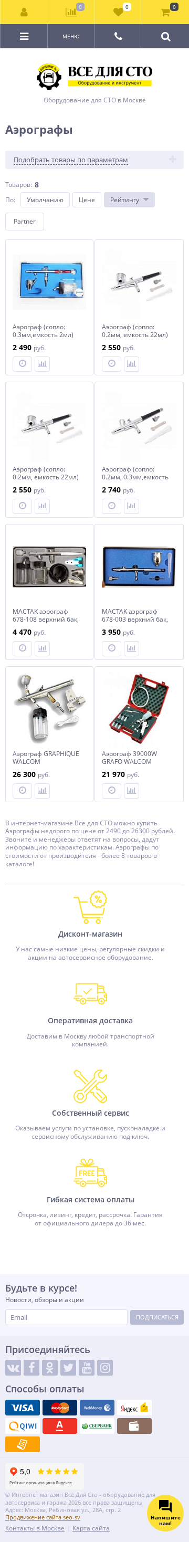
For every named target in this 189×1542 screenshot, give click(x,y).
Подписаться (157, 1317)
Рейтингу (124, 199)
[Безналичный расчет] (22, 1444)
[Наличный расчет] (134, 1426)
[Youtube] (86, 1368)
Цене (87, 199)
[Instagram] (105, 1368)
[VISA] (22, 1407)
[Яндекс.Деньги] (134, 1407)
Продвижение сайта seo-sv (42, 1517)
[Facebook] (31, 1368)
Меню (71, 36)
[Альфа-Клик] (60, 1426)
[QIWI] (22, 1426)
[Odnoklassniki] (50, 1368)
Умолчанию (45, 199)
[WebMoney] (97, 1407)
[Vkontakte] (13, 1368)
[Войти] (24, 12)
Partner (25, 221)
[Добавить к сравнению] (42, 364)
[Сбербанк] (97, 1426)
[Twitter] (68, 1368)
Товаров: (18, 184)
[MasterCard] (60, 1407)
